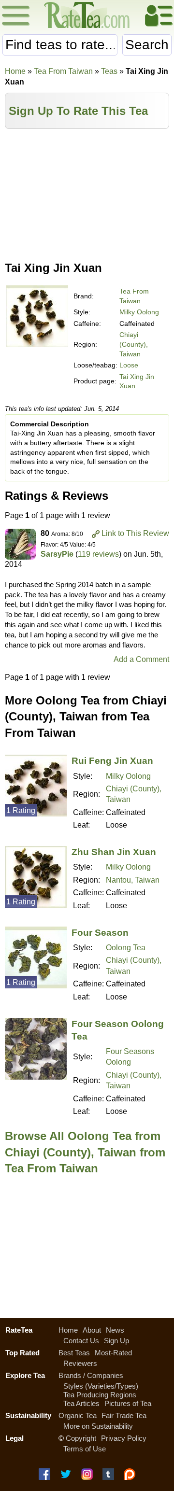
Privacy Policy (123, 1438)
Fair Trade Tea (124, 1415)
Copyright (81, 1438)
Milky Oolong (139, 312)
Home (15, 71)
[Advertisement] (87, 191)
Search (147, 44)
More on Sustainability (98, 1426)
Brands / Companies (90, 1375)
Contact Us (81, 1340)
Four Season (100, 933)
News (115, 1330)
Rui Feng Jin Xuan (112, 761)
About (92, 1330)
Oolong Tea (125, 947)
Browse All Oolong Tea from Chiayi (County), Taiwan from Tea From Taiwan (85, 1152)
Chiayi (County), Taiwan (133, 344)
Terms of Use (84, 1449)
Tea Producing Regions (99, 1395)
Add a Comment (141, 659)
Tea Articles (81, 1403)
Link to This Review (135, 533)
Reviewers (80, 1363)
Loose (128, 365)
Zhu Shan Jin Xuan (114, 852)
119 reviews (98, 554)
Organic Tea (77, 1415)
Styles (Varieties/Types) (100, 1386)
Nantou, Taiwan (133, 880)
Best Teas (74, 1353)
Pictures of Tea (127, 1403)
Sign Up (116, 1340)
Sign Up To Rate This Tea (78, 110)
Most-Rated (113, 1353)
